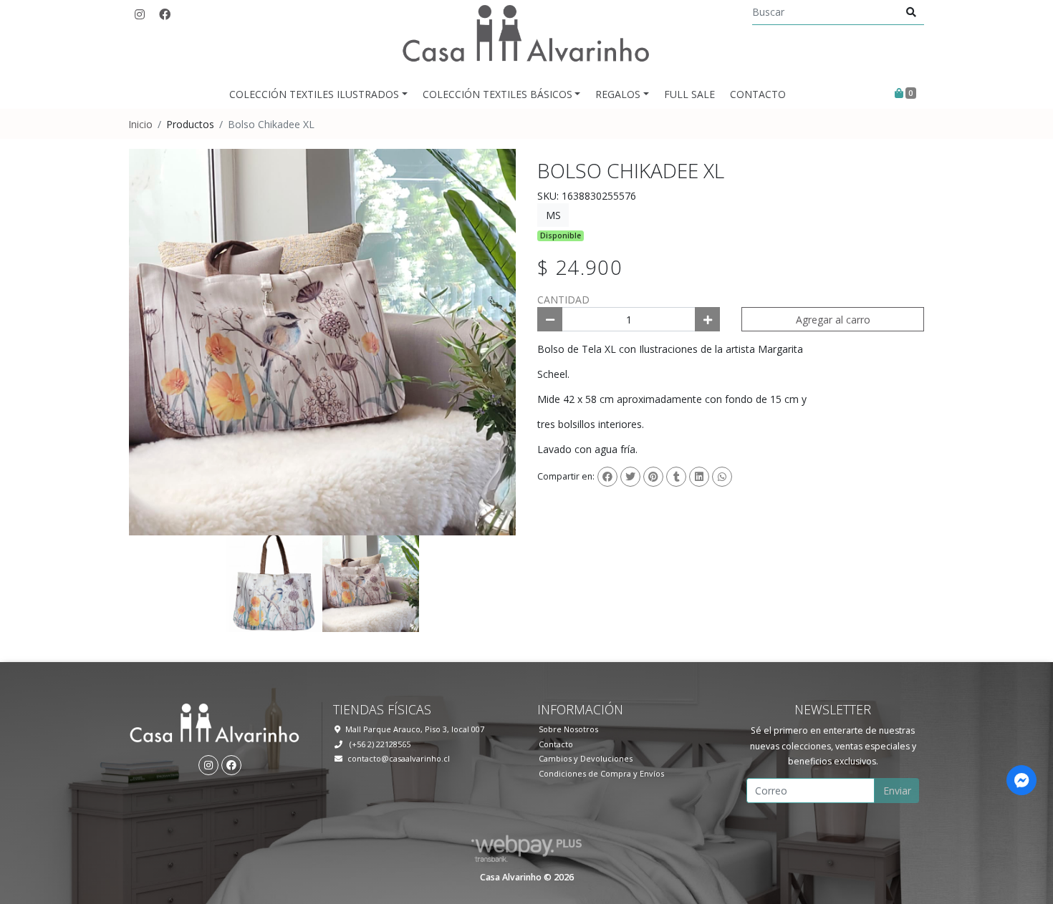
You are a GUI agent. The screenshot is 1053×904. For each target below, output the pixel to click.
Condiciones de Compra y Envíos (601, 773)
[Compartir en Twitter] (630, 477)
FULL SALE (689, 94)
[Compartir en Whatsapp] (722, 477)
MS (553, 215)
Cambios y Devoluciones (586, 758)
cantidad (563, 299)
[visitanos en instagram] (139, 14)
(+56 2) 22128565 (378, 744)
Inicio (140, 124)
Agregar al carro (833, 319)
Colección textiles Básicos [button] (497, 94)
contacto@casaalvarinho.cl (398, 758)
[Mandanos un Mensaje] (1021, 780)
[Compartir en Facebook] (607, 477)
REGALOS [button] (617, 94)
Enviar (897, 790)
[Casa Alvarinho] (526, 39)
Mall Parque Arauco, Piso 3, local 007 (414, 729)
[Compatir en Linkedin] (699, 477)
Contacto (758, 94)
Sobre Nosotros (568, 729)
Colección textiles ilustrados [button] (314, 94)
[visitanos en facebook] (164, 14)
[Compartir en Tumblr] (676, 477)
